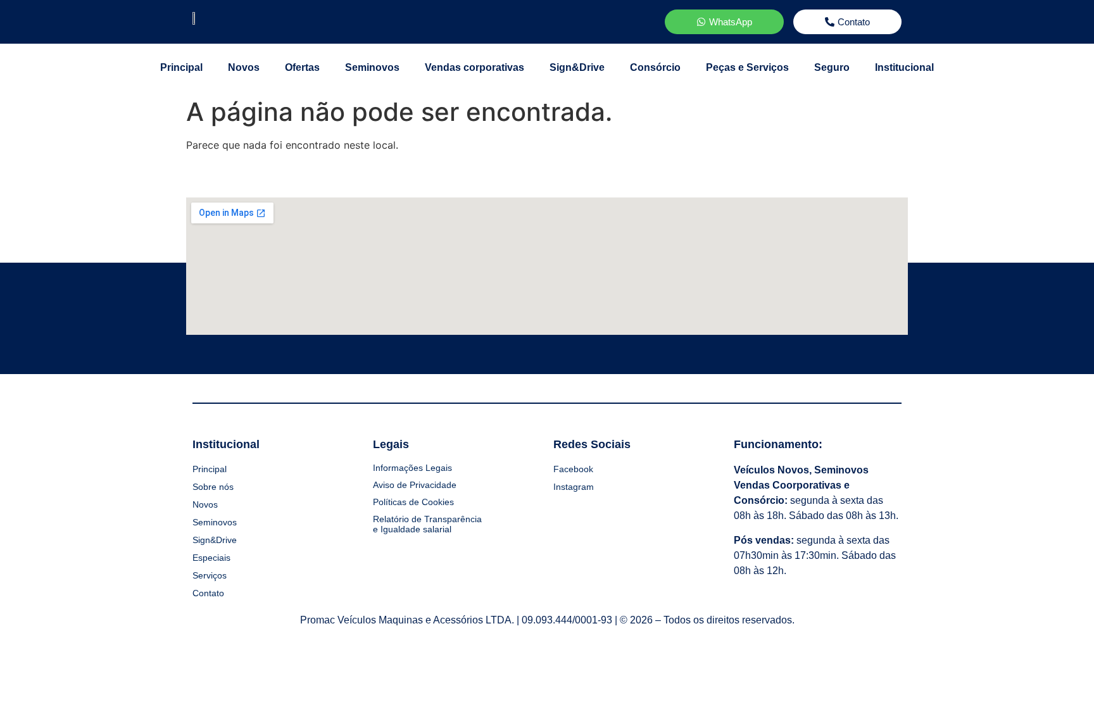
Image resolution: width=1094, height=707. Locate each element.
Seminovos (372, 67)
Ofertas (302, 67)
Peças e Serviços (747, 67)
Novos (244, 67)
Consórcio (655, 67)
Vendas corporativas (474, 67)
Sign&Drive (577, 67)
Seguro (832, 67)
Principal (181, 67)
